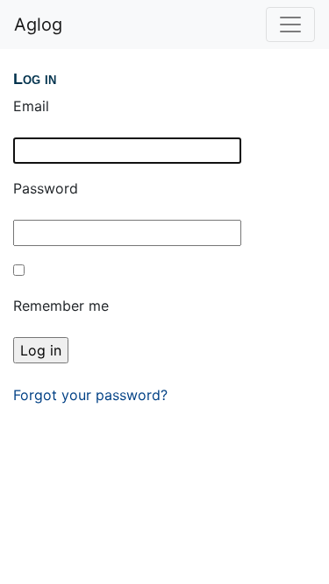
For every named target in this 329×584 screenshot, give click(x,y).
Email (31, 106)
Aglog (38, 24)
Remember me (61, 305)
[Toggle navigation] (290, 24)
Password (45, 188)
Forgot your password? (90, 395)
